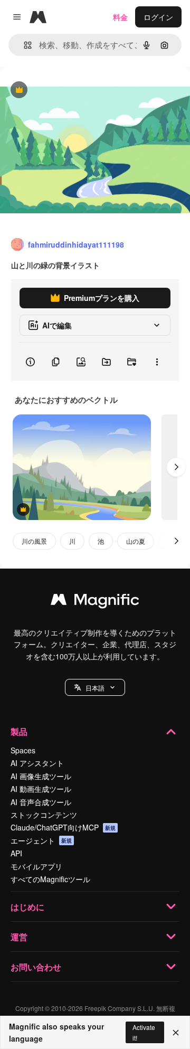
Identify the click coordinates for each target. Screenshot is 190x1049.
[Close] (175, 1032)
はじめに (27, 907)
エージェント (41, 840)
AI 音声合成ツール (41, 802)
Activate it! (143, 1032)
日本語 (95, 687)
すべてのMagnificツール (50, 879)
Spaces (23, 750)
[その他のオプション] (156, 361)
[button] (95, 687)
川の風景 (34, 540)
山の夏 (135, 540)
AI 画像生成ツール (41, 776)
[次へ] (176, 467)
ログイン (158, 17)
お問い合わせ (36, 967)
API (16, 853)
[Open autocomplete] (23, 45)
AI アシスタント (37, 763)
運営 (19, 937)
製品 (19, 731)
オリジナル (72, 90)
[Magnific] (95, 602)
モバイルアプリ (36, 866)
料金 (120, 17)
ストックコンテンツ (44, 814)
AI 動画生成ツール (41, 788)
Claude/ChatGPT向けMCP (63, 827)
